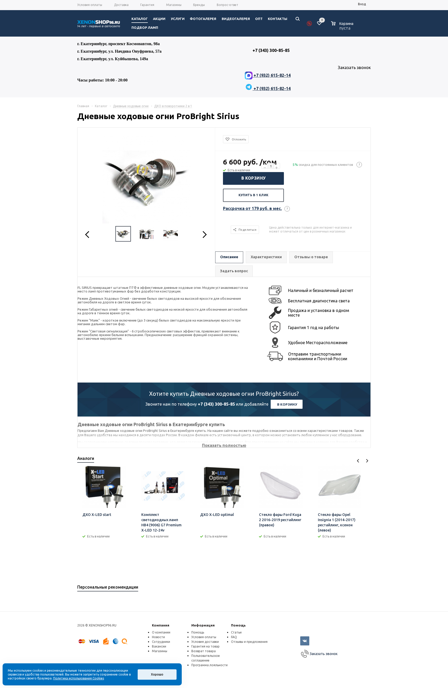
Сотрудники (161, 641)
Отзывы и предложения (249, 641)
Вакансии (159, 646)
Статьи (236, 632)
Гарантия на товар (205, 646)
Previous (358, 461)
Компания (160, 625)
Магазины (159, 651)
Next (367, 461)
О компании (161, 632)
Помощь (238, 625)
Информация (203, 625)
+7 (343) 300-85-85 (216, 404)
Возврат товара (203, 651)
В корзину (253, 178)
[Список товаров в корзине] (342, 27)
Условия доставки (205, 641)
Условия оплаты (203, 637)
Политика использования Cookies (78, 678)
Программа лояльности (209, 665)
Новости (158, 637)
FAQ (234, 637)
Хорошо (157, 674)
